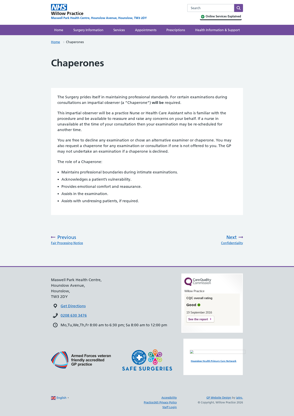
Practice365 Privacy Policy (160, 402)
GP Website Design (218, 397)
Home (58, 30)
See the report (198, 319)
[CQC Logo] (197, 285)
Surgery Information (88, 30)
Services (119, 30)
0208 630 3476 (74, 315)
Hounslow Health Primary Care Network (213, 360)
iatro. (239, 397)
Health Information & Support (217, 30)
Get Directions (73, 306)
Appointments (145, 30)
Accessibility (169, 397)
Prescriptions (175, 30)
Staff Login (169, 407)
